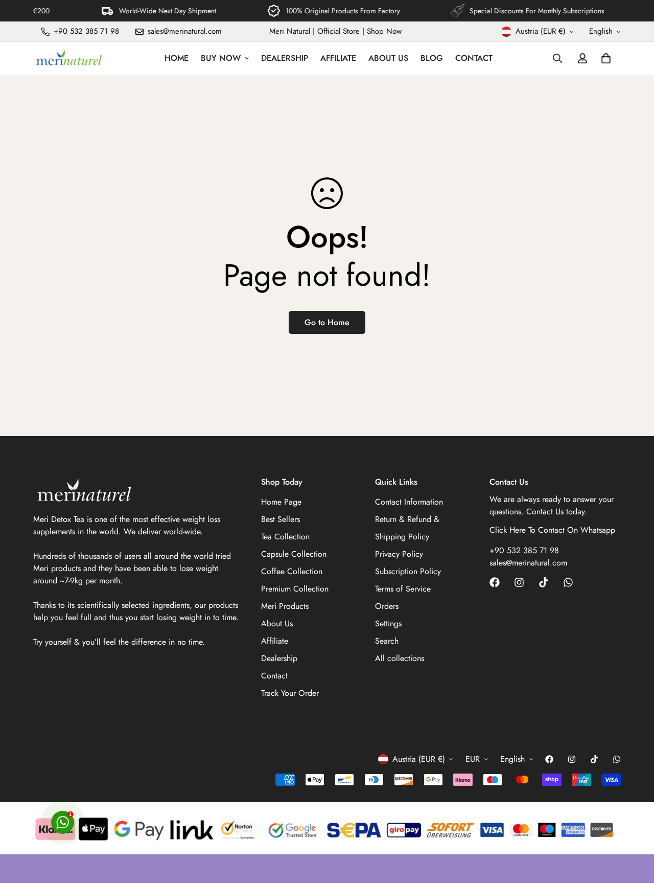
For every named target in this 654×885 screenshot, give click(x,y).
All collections (399, 658)
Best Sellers (280, 519)
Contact (474, 58)
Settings (388, 623)
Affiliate (338, 58)
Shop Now (384, 31)
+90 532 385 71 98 (524, 550)
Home (177, 58)
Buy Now (221, 58)
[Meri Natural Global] (69, 58)
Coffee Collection (291, 571)
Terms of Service (403, 589)
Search (387, 641)
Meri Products (285, 606)
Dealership (284, 58)
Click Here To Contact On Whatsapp (552, 530)
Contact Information (409, 502)
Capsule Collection (293, 554)
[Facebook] (494, 582)
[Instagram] (519, 582)
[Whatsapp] (568, 582)
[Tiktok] (544, 582)
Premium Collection (295, 589)
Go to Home (327, 322)
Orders (387, 606)
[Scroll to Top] (634, 829)
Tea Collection (285, 536)
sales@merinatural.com (528, 563)
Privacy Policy (399, 554)
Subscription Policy (408, 571)
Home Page (281, 502)
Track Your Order (290, 693)
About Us (388, 58)
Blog (432, 58)
